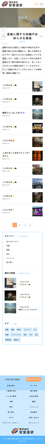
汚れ (36, 335)
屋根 (8, 250)
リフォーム (10, 258)
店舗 (7, 335)
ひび (30, 335)
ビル (35, 330)
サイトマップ (34, 423)
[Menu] (41, 3)
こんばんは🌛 (8, 195)
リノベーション (16, 335)
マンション (27, 330)
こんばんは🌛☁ (9, 84)
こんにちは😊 (8, 140)
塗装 (12, 330)
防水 (8, 254)
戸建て (19, 330)
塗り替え (9, 262)
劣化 (25, 335)
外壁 (8, 245)
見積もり (17, 340)
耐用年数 (8, 340)
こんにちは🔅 (8, 209)
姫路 (7, 330)
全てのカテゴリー (12, 241)
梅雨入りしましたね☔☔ (13, 112)
